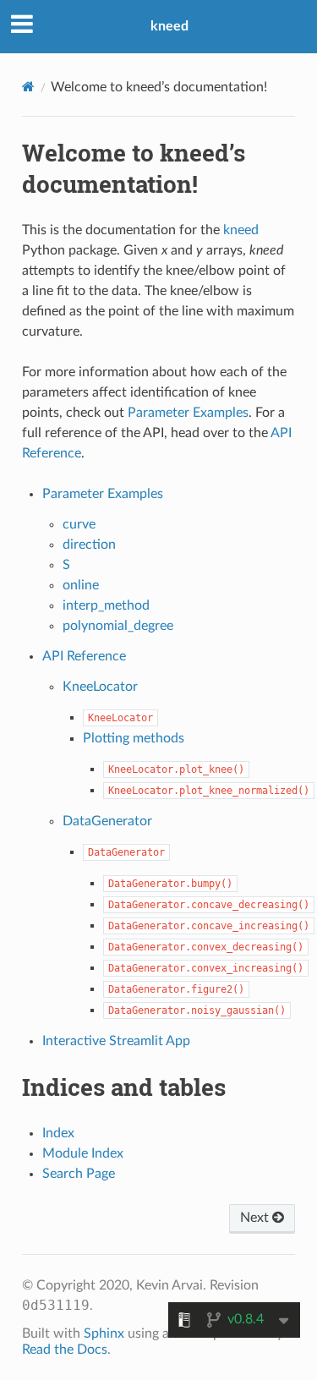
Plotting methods (133, 738)
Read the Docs (64, 1349)
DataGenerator (107, 821)
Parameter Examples (102, 494)
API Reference (84, 656)
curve (79, 524)
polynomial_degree (118, 625)
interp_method (106, 605)
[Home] (28, 86)
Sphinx (104, 1333)
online (81, 585)
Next (256, 1217)
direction (89, 544)
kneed (169, 26)
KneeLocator (100, 686)
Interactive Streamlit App (116, 1041)
